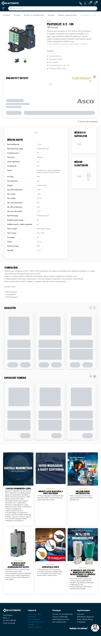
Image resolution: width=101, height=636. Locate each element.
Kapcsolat (80, 614)
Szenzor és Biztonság (59, 617)
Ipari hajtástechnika (59, 622)
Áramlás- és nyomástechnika (62, 614)
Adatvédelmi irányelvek (85, 617)
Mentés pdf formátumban (89, 121)
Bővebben (50, 51)
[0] (89, 3)
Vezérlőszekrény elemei (60, 619)
